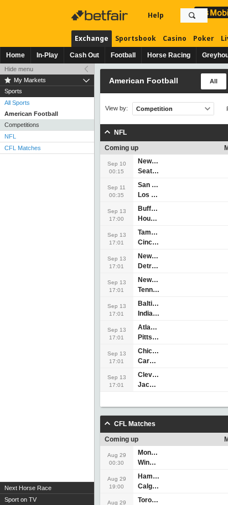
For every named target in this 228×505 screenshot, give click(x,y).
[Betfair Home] (100, 15)
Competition (154, 108)
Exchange (91, 38)
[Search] (192, 15)
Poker (203, 38)
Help (156, 15)
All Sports (17, 102)
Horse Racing (168, 55)
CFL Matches (22, 148)
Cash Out (84, 55)
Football (123, 55)
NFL (10, 136)
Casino (174, 38)
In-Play (47, 55)
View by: (116, 108)
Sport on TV (20, 499)
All (213, 81)
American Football (31, 113)
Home (15, 55)
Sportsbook (135, 38)
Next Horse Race (27, 488)
